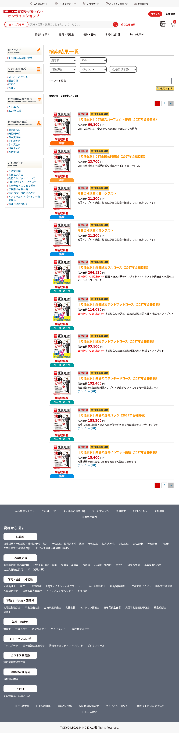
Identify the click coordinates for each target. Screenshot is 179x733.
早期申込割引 (112, 34)
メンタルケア (39, 628)
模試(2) (13, 84)
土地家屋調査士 (52, 607)
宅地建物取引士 (12, 607)
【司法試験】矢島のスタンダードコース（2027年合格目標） (118, 378)
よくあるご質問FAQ (118, 3)
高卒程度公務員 (152, 565)
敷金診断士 (160, 607)
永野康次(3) (15, 129)
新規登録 (171, 14)
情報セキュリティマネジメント (66, 645)
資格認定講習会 (12, 679)
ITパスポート (10, 645)
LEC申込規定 (89, 712)
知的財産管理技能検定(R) (17, 548)
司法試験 (124, 543)
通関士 (7, 612)
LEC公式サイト (41, 3)
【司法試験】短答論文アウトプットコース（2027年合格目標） (120, 304)
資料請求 (121, 511)
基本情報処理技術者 (34, 645)
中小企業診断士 (97, 586)
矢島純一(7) (15, 133)
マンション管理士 (89, 607)
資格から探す (42, 34)
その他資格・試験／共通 (16, 695)
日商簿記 (37, 586)
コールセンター (65, 3)
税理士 (23, 586)
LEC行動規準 (43, 706)
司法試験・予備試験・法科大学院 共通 (25, 543)
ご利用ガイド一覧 (18, 189)
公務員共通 (134, 565)
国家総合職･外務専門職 (16, 565)
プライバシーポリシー (118, 706)
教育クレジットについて (22, 178)
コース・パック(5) (19, 76)
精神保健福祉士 (80, 628)
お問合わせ (143, 3)
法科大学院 (108, 543)
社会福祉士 (21, 628)
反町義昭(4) (15, 140)
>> (171, 103)
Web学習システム (25, 511)
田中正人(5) (15, 148)
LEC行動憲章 (22, 706)
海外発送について (18, 204)
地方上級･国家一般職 (45, 565)
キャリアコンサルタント (59, 590)
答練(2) (13, 87)
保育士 (7, 628)
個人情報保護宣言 (89, 706)
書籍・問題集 (66, 34)
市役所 (119, 565)
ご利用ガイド (93, 3)
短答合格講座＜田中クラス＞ (97, 193)
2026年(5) (14, 107)
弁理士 (165, 543)
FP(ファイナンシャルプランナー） (65, 586)
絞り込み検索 (128, 24)
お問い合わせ (140, 511)
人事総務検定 (10, 590)
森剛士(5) (14, 151)
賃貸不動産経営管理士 (137, 607)
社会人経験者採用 (13, 569)
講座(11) (13, 80)
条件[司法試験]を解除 (21, 57)
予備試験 (93, 543)
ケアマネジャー (59, 628)
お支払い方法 (16, 174)
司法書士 (138, 543)
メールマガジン (100, 511)
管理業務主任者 (112, 607)
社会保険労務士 (118, 586)
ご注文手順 (15, 171)
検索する (165, 88)
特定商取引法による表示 (22, 193)
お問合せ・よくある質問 (22, 185)
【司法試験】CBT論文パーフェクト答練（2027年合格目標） (118, 119)
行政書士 (152, 543)
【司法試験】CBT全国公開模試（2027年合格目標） (112, 156)
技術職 (86, 565)
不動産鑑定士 (32, 607)
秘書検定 (83, 590)
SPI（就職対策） (36, 569)
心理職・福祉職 (103, 565)
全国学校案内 (89, 517)
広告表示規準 (65, 706)
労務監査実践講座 (32, 590)
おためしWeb (137, 34)
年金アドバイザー (141, 586)
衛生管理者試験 (164, 586)
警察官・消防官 (69, 565)
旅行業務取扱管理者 (14, 662)
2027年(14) (15, 110)
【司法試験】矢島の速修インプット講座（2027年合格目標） (118, 452)
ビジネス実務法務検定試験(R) (52, 548)
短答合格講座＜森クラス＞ (95, 230)
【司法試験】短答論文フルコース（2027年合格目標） (114, 267)
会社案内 (159, 511)
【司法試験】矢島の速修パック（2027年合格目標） (112, 415)
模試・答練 (89, 34)
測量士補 (70, 607)
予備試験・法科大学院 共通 (68, 543)
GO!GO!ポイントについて (23, 182)
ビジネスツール (96, 645)
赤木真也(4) (15, 137)
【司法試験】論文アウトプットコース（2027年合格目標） (117, 341)
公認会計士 (9, 586)
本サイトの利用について (150, 706)
